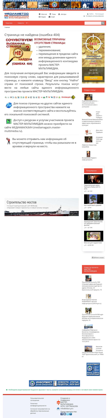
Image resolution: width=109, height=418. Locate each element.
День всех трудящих (99, 131)
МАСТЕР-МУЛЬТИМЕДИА (66, 403)
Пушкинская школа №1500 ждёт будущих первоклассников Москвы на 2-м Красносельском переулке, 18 (92, 317)
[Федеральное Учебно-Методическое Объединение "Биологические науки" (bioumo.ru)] (46, 97)
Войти (91, 14)
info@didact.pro (66, 408)
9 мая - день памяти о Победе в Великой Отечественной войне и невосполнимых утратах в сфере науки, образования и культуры (92, 118)
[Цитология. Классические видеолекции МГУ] (26, 97)
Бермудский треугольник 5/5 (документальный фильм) (93, 222)
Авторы (63, 14)
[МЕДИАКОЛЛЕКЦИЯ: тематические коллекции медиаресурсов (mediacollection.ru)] (39, 97)
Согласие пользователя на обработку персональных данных (40, 411)
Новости (21, 23)
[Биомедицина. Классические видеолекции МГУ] (23, 97)
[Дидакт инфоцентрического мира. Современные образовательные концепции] (28, 97)
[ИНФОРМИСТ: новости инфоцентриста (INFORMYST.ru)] (11, 97)
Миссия (44, 14)
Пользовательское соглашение (37, 399)
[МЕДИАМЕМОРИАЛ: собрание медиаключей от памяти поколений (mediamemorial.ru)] (57, 97)
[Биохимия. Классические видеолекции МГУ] (16, 97)
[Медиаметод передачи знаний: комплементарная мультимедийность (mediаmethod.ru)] (54, 97)
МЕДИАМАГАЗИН (22, 127)
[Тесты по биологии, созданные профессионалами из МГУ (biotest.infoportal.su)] (59, 97)
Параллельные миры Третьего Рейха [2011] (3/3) (93, 186)
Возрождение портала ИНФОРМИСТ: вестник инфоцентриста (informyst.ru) (91, 301)
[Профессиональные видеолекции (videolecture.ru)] (31, 97)
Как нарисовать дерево (93, 204)
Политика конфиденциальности (38, 405)
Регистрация (99, 14)
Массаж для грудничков (93, 242)
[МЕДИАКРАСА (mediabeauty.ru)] (41, 97)
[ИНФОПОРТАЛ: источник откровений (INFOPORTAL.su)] (13, 97)
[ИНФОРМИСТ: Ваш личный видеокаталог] (93, 369)
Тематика (9, 23)
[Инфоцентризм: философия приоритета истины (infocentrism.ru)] (34, 97)
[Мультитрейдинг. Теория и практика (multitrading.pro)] (5, 97)
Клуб (53, 17)
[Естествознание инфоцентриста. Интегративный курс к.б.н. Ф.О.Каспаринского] (8, 97)
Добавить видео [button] (98, 257)
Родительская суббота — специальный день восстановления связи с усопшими (90, 104)
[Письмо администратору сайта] (58, 408)
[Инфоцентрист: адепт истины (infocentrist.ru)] (36, 97)
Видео (43, 17)
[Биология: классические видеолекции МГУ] (21, 97)
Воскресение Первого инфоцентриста (89, 159)
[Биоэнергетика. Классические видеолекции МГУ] (18, 97)
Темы (54, 14)
